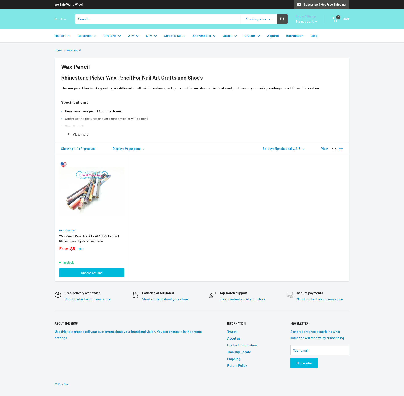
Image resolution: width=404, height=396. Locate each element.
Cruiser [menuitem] (249, 35)
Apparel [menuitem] (273, 35)
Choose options (91, 273)
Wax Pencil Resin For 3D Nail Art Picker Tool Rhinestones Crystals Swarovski (89, 238)
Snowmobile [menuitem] (202, 35)
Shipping (233, 359)
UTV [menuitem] (149, 35)
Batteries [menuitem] (85, 35)
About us (234, 338)
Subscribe (304, 363)
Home (58, 50)
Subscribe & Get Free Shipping (325, 4)
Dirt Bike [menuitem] (110, 35)
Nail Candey (67, 230)
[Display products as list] (341, 148)
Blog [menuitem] (314, 35)
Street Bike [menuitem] (172, 35)
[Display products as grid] (334, 148)
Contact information (242, 345)
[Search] (282, 19)
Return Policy (237, 365)
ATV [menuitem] (131, 35)
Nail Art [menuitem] (60, 35)
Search (232, 331)
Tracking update (239, 352)
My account (305, 21)
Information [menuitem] (294, 35)
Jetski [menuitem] (227, 35)
